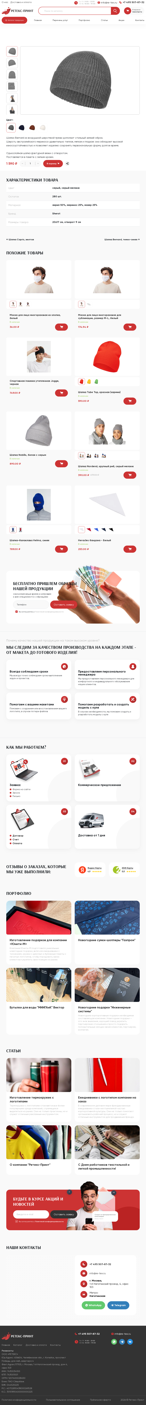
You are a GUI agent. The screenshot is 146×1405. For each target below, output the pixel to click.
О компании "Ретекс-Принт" (30, 1165)
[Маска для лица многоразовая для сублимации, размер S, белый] (89, 304)
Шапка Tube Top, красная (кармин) (99, 392)
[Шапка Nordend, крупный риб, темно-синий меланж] (96, 455)
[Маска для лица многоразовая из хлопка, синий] (28, 304)
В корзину (51, 163)
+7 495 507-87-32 (100, 1264)
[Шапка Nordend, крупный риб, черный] (89, 455)
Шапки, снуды (65, 31)
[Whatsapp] (114, 1342)
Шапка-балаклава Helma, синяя (29, 540)
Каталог (21, 31)
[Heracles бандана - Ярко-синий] (96, 529)
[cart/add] (61, 327)
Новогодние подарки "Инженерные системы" (104, 1009)
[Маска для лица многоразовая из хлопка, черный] (20, 304)
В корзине (136, 10)
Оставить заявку (64, 604)
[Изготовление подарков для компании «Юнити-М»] (38, 917)
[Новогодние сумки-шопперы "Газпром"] (107, 917)
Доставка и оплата (21, 2)
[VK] (130, 1342)
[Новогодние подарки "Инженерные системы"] (107, 984)
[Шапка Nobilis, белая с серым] (38, 430)
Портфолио (84, 20)
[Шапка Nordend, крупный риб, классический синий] (103, 455)
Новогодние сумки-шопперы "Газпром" (106, 940)
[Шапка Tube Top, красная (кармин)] (107, 356)
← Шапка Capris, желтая (20, 239)
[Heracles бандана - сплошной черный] (111, 529)
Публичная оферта (100, 1399)
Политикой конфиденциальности (49, 612)
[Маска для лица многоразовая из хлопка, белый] (38, 279)
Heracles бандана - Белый (94, 540)
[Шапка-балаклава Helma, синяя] (38, 504)
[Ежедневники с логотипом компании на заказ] (107, 1074)
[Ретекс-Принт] (17, 10)
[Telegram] (122, 1342)
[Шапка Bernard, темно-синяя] (21, 127)
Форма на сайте (22, 789)
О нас (5, 2)
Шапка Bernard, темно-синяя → (122, 239)
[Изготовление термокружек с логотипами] (38, 1074)
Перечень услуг (60, 20)
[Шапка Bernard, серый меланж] (80, 80)
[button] (14, 20)
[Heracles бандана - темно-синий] (103, 529)
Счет (16, 839)
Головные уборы (48, 31)
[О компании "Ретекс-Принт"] (38, 1142)
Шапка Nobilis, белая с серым (28, 454)
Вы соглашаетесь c (41, 612)
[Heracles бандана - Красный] (89, 529)
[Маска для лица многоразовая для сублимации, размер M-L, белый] (107, 279)
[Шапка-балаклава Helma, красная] (20, 529)
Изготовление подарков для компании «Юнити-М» (38, 942)
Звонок (16, 792)
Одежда (32, 31)
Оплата (17, 843)
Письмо (16, 796)
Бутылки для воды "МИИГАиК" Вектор (37, 1007)
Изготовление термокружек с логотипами (32, 1099)
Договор (18, 835)
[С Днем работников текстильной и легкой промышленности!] (107, 1142)
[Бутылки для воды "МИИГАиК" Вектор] (38, 984)
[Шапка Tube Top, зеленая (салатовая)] (96, 381)
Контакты (139, 20)
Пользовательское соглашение (63, 1399)
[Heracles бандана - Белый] (107, 504)
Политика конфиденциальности (19, 1399)
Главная (38, 20)
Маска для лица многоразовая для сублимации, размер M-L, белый (99, 316)
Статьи (104, 20)
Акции (121, 20)
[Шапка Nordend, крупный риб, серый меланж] (107, 430)
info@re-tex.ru (98, 1273)
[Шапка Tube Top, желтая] (89, 381)
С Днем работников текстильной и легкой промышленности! (103, 1166)
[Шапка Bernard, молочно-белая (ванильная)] (42, 127)
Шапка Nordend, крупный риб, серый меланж (106, 466)
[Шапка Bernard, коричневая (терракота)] (32, 127)
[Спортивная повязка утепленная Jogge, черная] (38, 356)
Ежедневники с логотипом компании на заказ (107, 1099)
